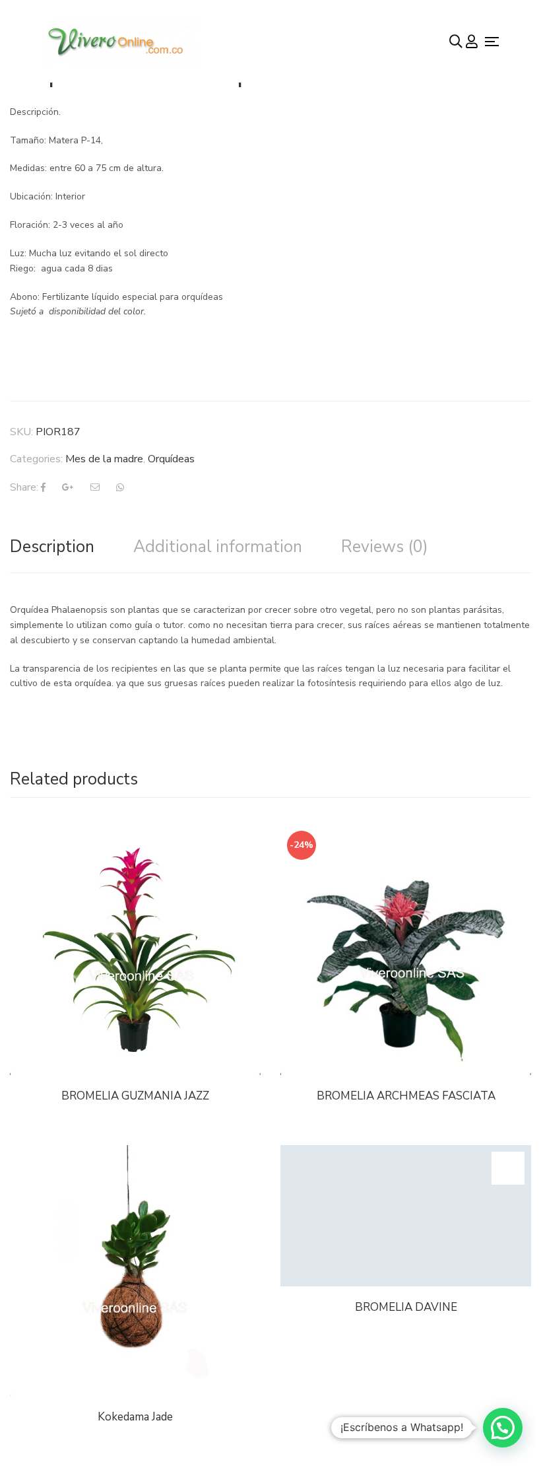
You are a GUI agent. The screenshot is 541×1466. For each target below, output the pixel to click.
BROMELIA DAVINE (406, 1307)
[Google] (68, 487)
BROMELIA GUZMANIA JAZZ (135, 1095)
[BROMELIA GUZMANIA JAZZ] (135, 949)
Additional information (217, 547)
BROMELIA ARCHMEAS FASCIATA (406, 1095)
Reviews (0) (384, 547)
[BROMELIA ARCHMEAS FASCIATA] (405, 949)
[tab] (52, 547)
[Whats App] (120, 487)
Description (52, 547)
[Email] (95, 487)
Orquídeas (171, 459)
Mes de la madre (104, 459)
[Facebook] (43, 487)
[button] (503, 1428)
